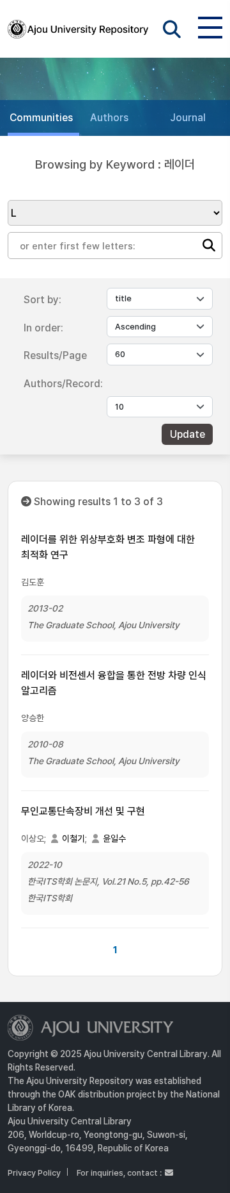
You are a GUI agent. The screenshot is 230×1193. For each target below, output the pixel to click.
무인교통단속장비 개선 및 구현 (83, 811)
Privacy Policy (34, 1173)
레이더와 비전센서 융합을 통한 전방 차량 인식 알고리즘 (113, 683)
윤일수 (114, 838)
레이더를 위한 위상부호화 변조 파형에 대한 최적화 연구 (108, 547)
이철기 (73, 838)
